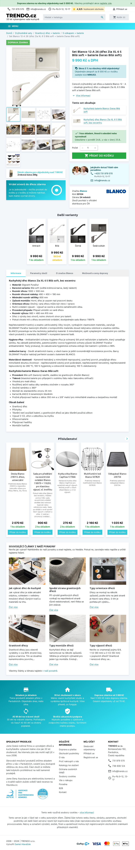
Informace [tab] (16, 273)
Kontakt (63, 792)
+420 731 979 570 (103, 173)
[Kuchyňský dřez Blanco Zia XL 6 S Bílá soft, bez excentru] (76, 121)
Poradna (63, 784)
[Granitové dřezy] (27, 628)
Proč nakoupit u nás (69, 761)
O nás (62, 757)
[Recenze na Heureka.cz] (42, 795)
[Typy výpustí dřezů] (108, 628)
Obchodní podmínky (69, 753)
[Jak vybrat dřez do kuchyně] (27, 571)
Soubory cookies (67, 776)
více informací (87, 812)
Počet (75, 147)
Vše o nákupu (65, 780)
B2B (61, 788)
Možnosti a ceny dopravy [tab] (95, 273)
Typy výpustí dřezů (101, 645)
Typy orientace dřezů (102, 588)
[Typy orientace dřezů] (108, 571)
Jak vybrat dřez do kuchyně (25, 588)
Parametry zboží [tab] (38, 273)
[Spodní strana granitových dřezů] (67, 571)
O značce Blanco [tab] (64, 273)
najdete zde (106, 3)
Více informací (83, 95)
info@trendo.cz (36, 9)
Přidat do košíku (99, 156)
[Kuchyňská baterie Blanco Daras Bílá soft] (76, 110)
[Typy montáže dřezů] (67, 628)
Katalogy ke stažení (69, 765)
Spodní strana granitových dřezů (65, 590)
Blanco (83, 191)
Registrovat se (91, 757)
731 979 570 (15, 9)
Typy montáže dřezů (61, 645)
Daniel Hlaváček (23, 844)
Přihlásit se (89, 753)
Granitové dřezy (18, 645)
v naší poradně (49, 670)
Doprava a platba (67, 749)
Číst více (13, 607)
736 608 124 (118, 766)
